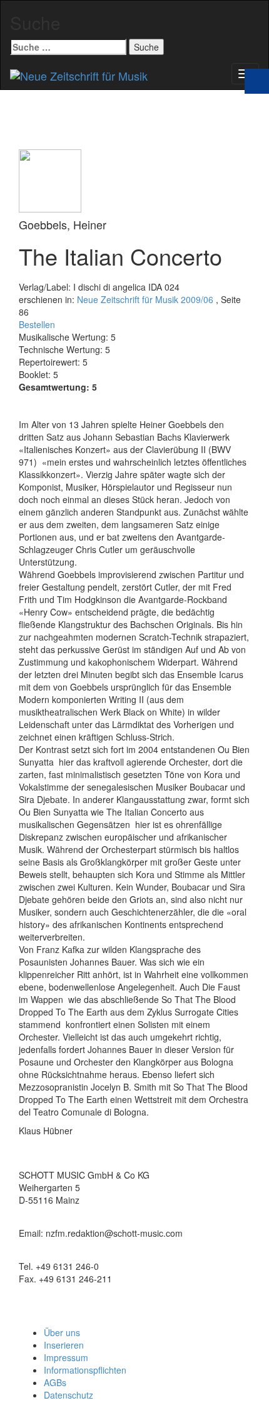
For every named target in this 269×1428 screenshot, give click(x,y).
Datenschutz (68, 1395)
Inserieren (64, 1345)
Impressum (66, 1357)
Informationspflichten (85, 1370)
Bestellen (37, 324)
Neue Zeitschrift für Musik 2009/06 (145, 299)
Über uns (62, 1332)
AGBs (55, 1382)
